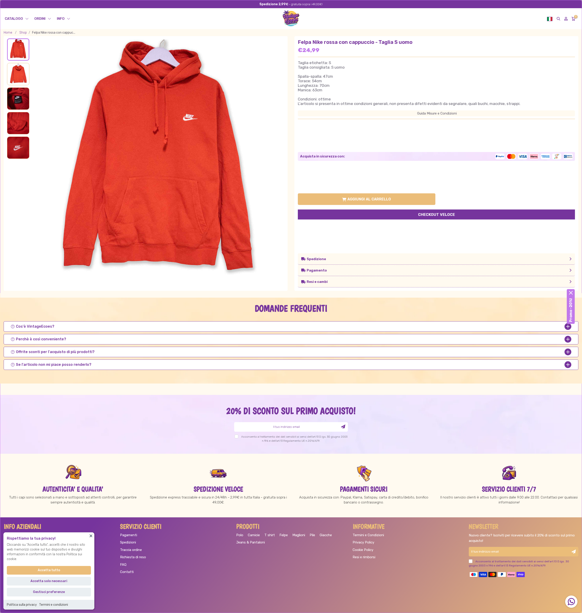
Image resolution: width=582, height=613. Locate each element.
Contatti (127, 572)
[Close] (91, 535)
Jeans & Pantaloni (250, 542)
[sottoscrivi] (343, 426)
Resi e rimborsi (364, 557)
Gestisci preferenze (49, 592)
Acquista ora (436, 215)
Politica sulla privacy (22, 605)
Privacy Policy (363, 542)
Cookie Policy (363, 550)
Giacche (326, 535)
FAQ (123, 565)
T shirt (269, 535)
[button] (550, 18)
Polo (239, 535)
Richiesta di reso (133, 557)
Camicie (254, 535)
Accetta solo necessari (48, 581)
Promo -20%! (571, 310)
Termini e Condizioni (368, 535)
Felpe (283, 535)
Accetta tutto (49, 570)
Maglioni (298, 535)
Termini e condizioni (53, 605)
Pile (312, 535)
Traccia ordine (131, 550)
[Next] (274, 160)
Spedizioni (128, 542)
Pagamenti (128, 535)
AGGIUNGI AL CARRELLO (369, 199)
